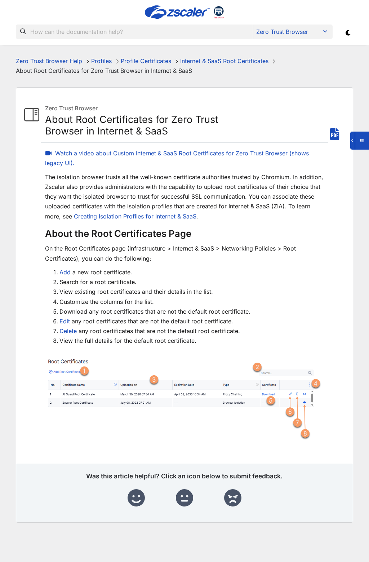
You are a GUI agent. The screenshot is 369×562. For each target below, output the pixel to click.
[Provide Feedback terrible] (232, 498)
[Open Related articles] (359, 141)
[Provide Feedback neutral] (184, 498)
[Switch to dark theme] (348, 33)
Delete (68, 331)
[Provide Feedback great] (136, 498)
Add (65, 272)
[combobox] (134, 32)
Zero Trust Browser (282, 31)
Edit (64, 321)
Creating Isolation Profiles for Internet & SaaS (135, 216)
